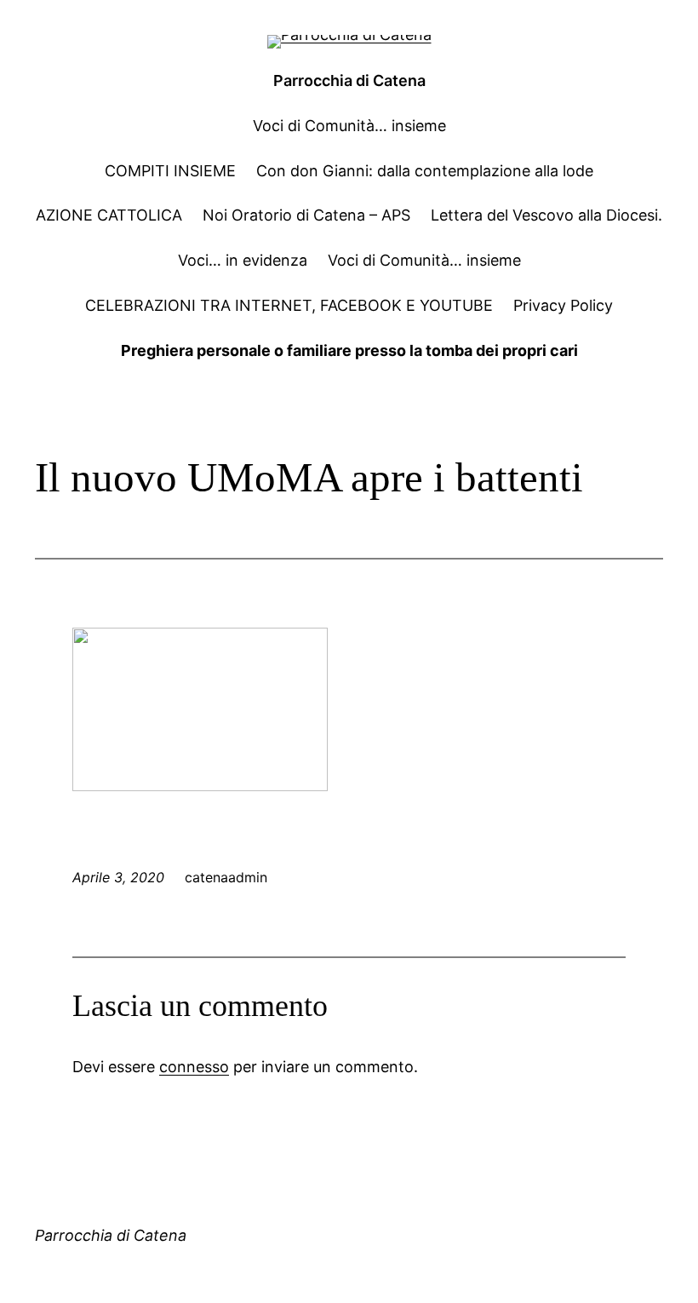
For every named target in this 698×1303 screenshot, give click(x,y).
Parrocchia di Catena (349, 80)
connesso (194, 1067)
